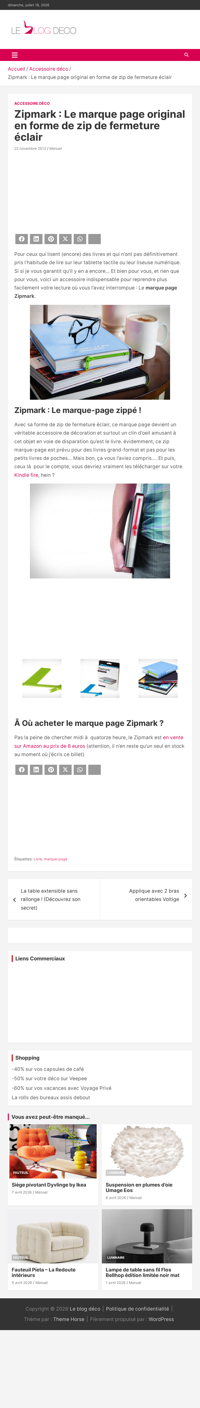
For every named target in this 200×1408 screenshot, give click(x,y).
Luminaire (115, 1173)
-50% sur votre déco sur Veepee (49, 1079)
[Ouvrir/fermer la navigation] (15, 55)
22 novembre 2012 (30, 148)
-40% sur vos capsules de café (48, 1069)
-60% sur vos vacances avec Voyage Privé (61, 1088)
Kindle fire (26, 475)
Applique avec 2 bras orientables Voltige (154, 895)
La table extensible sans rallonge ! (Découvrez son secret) (50, 899)
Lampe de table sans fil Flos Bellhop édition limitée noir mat (142, 1272)
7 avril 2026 (22, 1192)
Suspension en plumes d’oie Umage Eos (139, 1187)
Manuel (55, 148)
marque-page (55, 859)
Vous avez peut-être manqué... (50, 1117)
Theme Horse (68, 1319)
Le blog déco (85, 1309)
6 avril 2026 (116, 1197)
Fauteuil (20, 1173)
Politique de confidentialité (137, 1309)
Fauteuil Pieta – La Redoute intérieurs (44, 1272)
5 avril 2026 (22, 1282)
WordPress (161, 1319)
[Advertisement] (100, 191)
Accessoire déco (32, 103)
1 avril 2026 (116, 1282)
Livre (38, 859)
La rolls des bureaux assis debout (51, 1098)
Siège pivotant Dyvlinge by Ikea (49, 1185)
